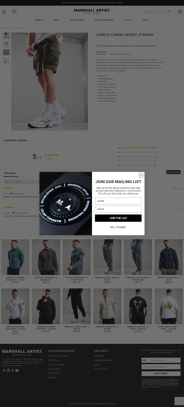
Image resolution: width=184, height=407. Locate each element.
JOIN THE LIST (118, 218)
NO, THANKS (118, 227)
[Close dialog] (141, 175)
